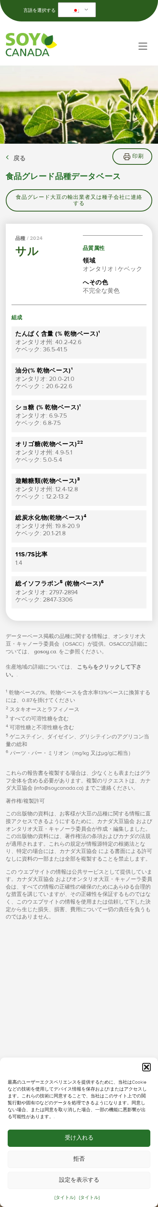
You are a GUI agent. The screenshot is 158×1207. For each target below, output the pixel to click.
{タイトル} (64, 1197)
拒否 (79, 1159)
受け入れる (79, 1137)
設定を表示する (79, 1180)
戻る (19, 158)
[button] (146, 1067)
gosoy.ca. (45, 651)
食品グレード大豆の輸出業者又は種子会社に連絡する (79, 200)
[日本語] (75, 10)
